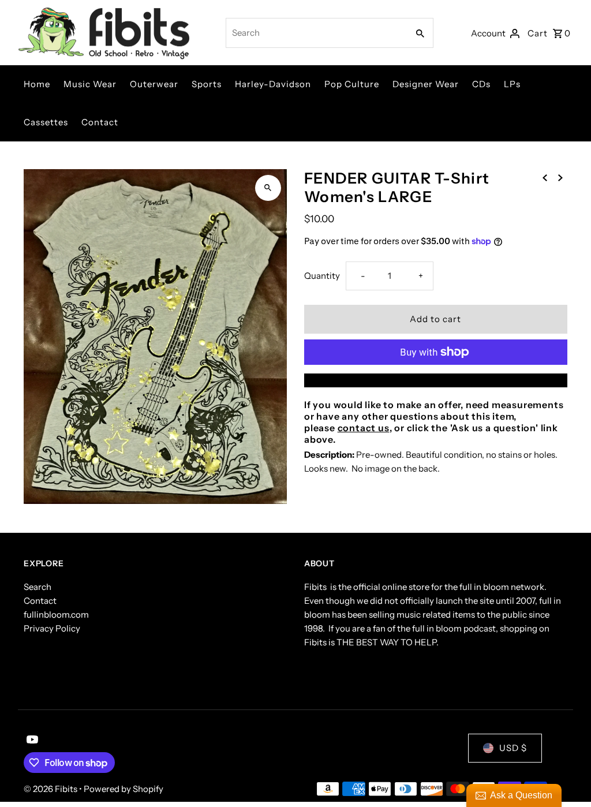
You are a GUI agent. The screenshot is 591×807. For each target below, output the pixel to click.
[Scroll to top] (566, 777)
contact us (364, 428)
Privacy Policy (52, 628)
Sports (207, 84)
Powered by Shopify (123, 788)
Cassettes (46, 122)
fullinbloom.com (56, 614)
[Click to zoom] (268, 188)
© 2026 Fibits (51, 788)
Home (37, 84)
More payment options (435, 380)
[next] (560, 177)
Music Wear (90, 84)
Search (37, 586)
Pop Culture (351, 84)
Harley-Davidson (273, 84)
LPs (512, 84)
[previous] (545, 177)
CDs (481, 84)
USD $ (513, 747)
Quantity (322, 275)
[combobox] (316, 32)
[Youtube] (31, 740)
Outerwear (154, 84)
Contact (99, 122)
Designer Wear (425, 84)
